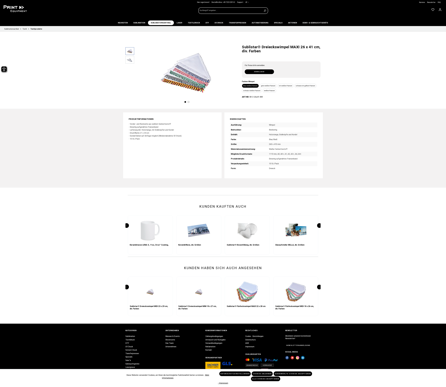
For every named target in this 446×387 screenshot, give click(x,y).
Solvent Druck (131, 350)
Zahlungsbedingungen (214, 336)
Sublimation (130, 336)
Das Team (169, 343)
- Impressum (223, 383)
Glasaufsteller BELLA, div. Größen (289, 245)
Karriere (422, 2)
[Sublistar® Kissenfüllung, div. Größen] (247, 230)
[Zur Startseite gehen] (19, 8)
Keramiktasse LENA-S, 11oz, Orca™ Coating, (149, 245)
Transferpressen (132, 353)
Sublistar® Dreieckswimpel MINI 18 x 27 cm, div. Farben (197, 307)
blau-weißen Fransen (250, 86)
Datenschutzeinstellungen (235, 374)
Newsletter (431, 2)
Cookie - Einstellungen (254, 336)
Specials (128, 357)
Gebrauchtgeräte (132, 364)
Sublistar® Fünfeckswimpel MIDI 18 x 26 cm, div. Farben (294, 307)
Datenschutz (250, 340)
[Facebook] (287, 357)
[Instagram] (297, 357)
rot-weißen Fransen (285, 86)
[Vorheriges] (138, 75)
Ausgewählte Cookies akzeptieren (293, 374)
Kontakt (208, 350)
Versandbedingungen (213, 343)
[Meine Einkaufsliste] (432, 9)
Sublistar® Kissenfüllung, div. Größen (243, 245)
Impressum (249, 346)
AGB (247, 343)
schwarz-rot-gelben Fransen (305, 86)
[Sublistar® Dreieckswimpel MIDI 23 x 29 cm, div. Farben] (150, 291)
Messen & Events (172, 336)
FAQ (439, 2)
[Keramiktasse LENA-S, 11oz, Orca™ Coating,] (150, 230)
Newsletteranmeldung (298, 345)
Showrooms (170, 340)
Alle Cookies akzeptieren (265, 379)
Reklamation (210, 346)
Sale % (128, 360)
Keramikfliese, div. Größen (189, 245)
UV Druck (129, 346)
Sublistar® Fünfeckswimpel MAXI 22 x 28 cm (246, 306)
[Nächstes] (235, 75)
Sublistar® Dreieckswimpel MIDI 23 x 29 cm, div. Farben (149, 307)
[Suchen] (265, 11)
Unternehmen (170, 346)
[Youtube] (292, 357)
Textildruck (130, 340)
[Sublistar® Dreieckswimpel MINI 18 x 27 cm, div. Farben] (198, 291)
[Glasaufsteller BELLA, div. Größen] (295, 230)
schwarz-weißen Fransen (251, 90)
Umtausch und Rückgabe (215, 340)
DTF (127, 343)
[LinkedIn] (303, 357)
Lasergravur (130, 367)
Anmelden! (259, 72)
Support (240, 2)
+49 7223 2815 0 (229, 2)
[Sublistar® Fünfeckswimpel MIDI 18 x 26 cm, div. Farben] (295, 291)
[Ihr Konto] (440, 9)
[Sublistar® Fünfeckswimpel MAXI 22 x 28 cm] (247, 291)
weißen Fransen (269, 90)
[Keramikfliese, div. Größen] (198, 230)
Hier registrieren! (203, 2)
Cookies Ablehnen (262, 374)
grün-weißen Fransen (268, 86)
